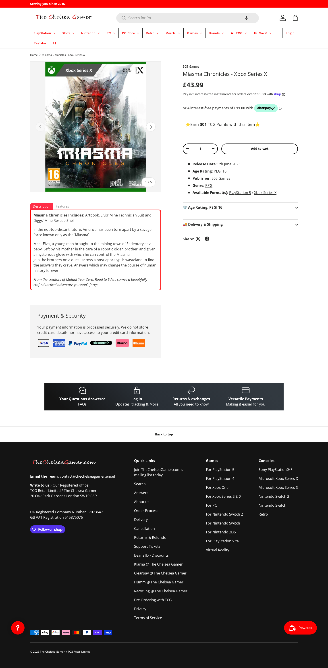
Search (140, 483)
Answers (141, 492)
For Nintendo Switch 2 (224, 514)
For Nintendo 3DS (221, 532)
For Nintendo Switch (223, 523)
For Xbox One (217, 487)
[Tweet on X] (198, 238)
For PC (211, 505)
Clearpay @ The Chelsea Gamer (160, 573)
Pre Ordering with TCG (153, 599)
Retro (263, 514)
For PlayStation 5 (220, 469)
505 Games (191, 66)
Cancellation (144, 528)
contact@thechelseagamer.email (87, 476)
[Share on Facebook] (207, 238)
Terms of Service (148, 617)
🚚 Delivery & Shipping (203, 224)
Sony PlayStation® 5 (276, 469)
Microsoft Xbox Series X (278, 478)
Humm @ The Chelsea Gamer (158, 582)
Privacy (140, 608)
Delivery (141, 519)
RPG (208, 185)
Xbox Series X (265, 192)
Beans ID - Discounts (151, 555)
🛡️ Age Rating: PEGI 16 (202, 207)
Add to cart (259, 148)
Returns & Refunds (150, 537)
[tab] (41, 206)
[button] (246, 18)
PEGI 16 (220, 171)
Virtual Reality (217, 549)
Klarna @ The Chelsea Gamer (158, 564)
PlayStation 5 (240, 192)
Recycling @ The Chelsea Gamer (160, 591)
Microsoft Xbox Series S (278, 487)
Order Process (146, 510)
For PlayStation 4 (220, 478)
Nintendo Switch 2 (274, 496)
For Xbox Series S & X (223, 496)
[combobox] (187, 18)
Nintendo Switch (272, 505)
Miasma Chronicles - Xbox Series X (63, 55)
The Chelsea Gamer (52, 651)
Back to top (164, 434)
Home (34, 55)
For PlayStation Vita (222, 541)
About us (141, 501)
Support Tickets (147, 546)
